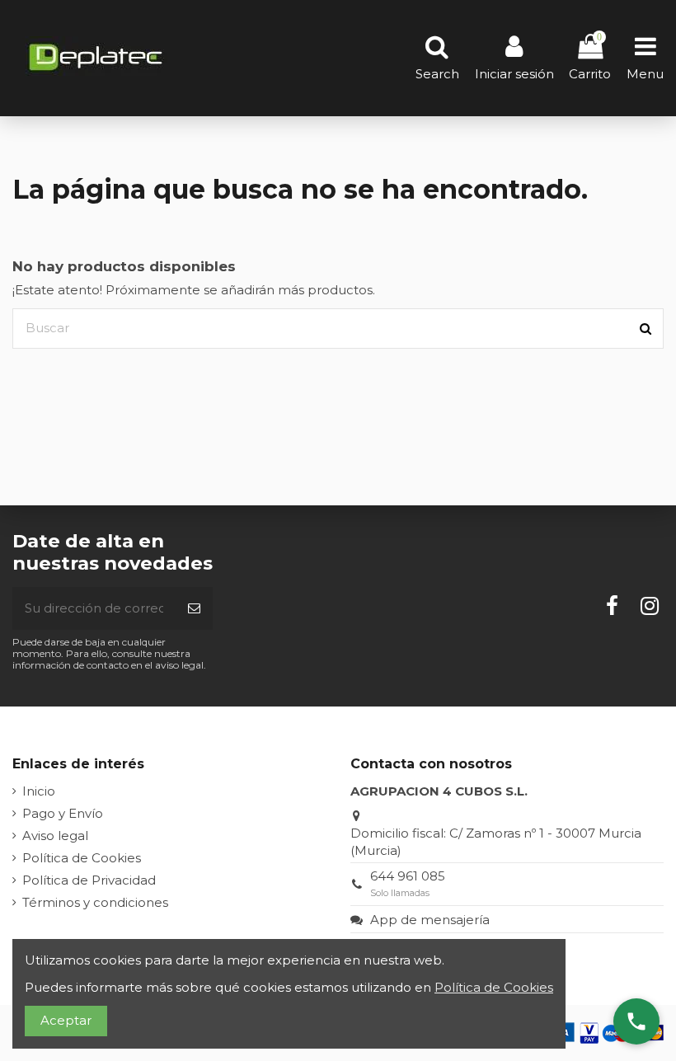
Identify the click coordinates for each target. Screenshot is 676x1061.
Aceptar (66, 1020)
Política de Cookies (81, 858)
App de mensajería (430, 919)
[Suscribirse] (194, 609)
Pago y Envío (62, 813)
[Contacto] (636, 1021)
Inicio (38, 791)
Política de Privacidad (89, 880)
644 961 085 (407, 876)
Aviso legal (55, 835)
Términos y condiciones (95, 902)
